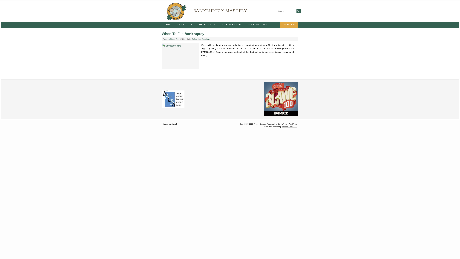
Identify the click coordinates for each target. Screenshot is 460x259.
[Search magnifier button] (298, 11)
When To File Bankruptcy (183, 34)
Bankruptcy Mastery (189, 11)
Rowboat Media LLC (289, 127)
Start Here (206, 39)
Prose (256, 124)
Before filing (196, 39)
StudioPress (282, 124)
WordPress (293, 124)
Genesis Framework (267, 124)
